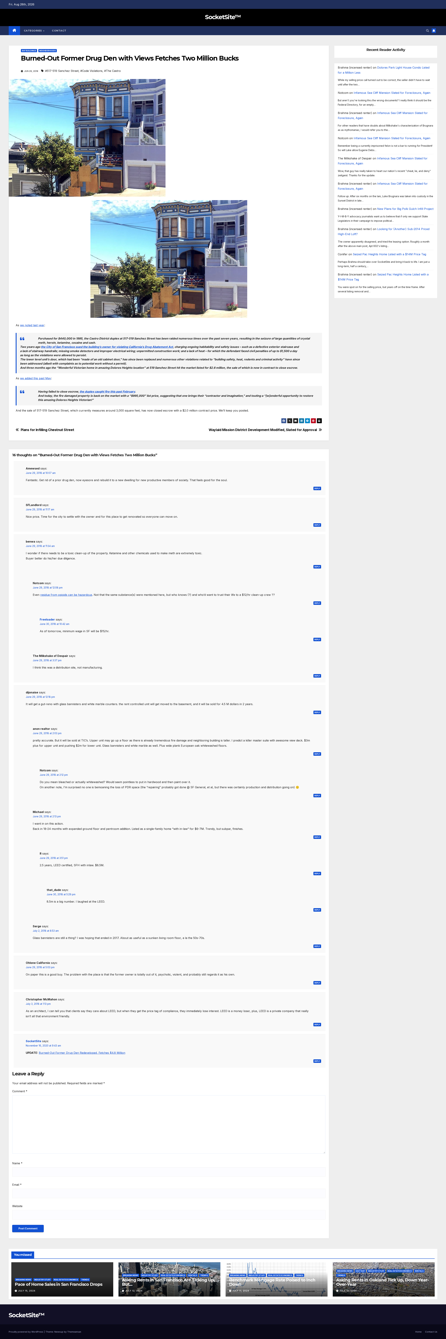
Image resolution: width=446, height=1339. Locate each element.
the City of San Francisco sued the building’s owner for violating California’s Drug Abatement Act (107, 347)
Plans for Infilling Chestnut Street (47, 430)
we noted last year (32, 325)
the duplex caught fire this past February (107, 391)
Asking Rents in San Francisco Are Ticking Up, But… (168, 1282)
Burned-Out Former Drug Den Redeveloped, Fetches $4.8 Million (82, 1052)
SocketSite (33, 1041)
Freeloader (47, 619)
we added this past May (35, 378)
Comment (19, 1091)
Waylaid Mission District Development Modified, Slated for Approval (263, 430)
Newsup (58, 1331)
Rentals (192, 1275)
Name (17, 1163)
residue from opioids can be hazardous (66, 595)
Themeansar (74, 1331)
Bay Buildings (29, 51)
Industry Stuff (42, 1280)
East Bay (360, 1271)
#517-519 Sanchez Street (62, 71)
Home (418, 1331)
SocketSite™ (223, 17)
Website (17, 1206)
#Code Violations (91, 71)
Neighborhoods (47, 51)
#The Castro (112, 71)
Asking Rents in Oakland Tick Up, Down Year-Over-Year (382, 1282)
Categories (33, 30)
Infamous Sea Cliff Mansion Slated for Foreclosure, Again (392, 92)
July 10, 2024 (348, 1290)
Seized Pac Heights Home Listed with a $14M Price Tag (389, 254)
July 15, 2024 (26, 1290)
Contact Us (431, 1331)
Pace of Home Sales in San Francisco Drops (58, 1284)
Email (17, 1184)
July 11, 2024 (240, 1290)
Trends (85, 1280)
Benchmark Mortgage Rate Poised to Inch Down (272, 1282)
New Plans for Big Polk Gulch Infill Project (405, 209)
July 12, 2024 (134, 1290)
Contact (59, 30)
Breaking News (23, 1280)
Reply (317, 488)
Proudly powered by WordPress (26, 1331)
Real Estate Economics (66, 1280)
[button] (427, 30)
